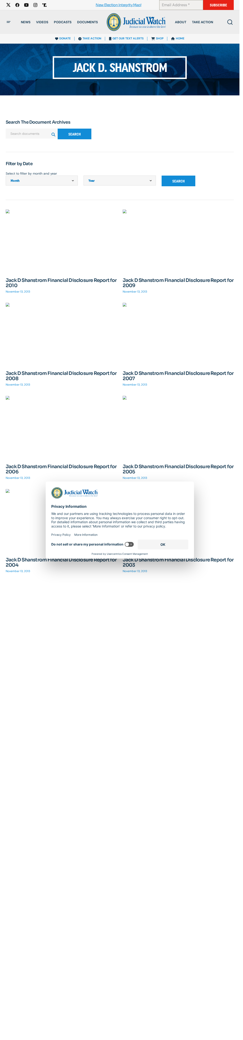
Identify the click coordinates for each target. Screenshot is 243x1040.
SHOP (160, 38)
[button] (8, 22)
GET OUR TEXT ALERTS (128, 38)
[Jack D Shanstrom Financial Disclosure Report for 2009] (178, 241)
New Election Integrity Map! (118, 5)
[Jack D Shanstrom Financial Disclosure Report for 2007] (178, 334)
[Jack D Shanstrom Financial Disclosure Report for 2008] (61, 334)
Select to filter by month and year (31, 173)
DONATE (65, 38)
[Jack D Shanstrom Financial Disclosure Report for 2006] (61, 427)
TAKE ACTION (92, 38)
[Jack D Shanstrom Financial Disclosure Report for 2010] (61, 241)
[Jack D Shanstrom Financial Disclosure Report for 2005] (178, 427)
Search (74, 134)
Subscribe (218, 5)
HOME (180, 38)
